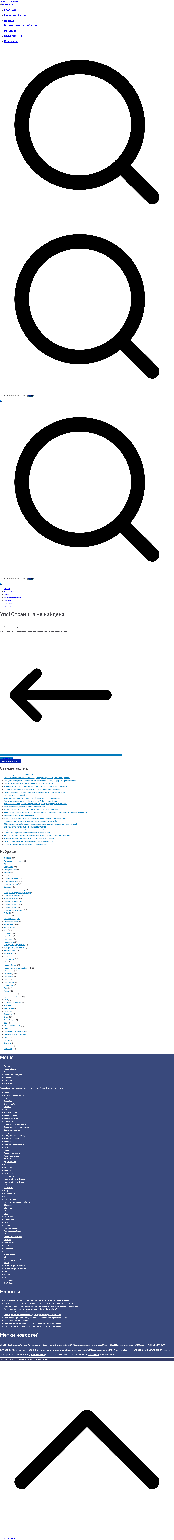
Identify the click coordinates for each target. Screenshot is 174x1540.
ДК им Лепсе (128, 1345)
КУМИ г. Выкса (9, 951)
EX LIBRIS (7, 858)
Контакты (11, 41)
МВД (6, 956)
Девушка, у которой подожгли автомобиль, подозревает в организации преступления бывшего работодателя (45, 812)
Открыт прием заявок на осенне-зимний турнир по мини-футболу (29, 841)
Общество (8, 974)
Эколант (7, 1040)
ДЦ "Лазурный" (10, 927)
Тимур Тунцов (9, 1020)
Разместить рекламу (10, 761)
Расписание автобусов (20, 25)
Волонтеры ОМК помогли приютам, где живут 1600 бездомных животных (32, 789)
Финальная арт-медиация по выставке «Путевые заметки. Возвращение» (32, 798)
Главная (10, 10)
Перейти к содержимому (9, 1)
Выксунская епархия (12, 896)
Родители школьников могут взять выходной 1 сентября (25, 844)
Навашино (33, 1350)
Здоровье (7, 933)
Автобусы (17, 1345)
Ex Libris (4, 1345)
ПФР (6, 1000)
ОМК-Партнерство (100, 1350)
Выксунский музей (11, 904)
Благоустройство (10, 870)
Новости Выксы (15, 15)
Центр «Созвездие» (106, 1354)
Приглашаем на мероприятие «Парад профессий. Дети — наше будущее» (31, 801)
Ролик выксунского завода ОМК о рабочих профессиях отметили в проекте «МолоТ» (36, 775)
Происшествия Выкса (12, 997)
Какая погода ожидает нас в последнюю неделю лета (24, 807)
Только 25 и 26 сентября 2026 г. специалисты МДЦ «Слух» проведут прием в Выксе (35, 804)
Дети (134, 1345)
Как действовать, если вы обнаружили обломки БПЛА (25, 830)
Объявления (13, 36)
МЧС (6, 962)
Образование (9, 971)
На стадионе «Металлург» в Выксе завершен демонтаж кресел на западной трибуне (36, 787)
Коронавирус (9, 942)
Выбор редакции (10, 881)
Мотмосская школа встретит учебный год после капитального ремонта (31, 810)
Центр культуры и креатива (14, 1031)
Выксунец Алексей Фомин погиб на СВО (19, 815)
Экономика (8, 1046)
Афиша (9, 20)
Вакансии (7, 872)
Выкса (76, 1345)
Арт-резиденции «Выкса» (13, 861)
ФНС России (82, 1355)
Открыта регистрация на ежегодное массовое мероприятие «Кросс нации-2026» (34, 792)
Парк (6, 988)
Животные (143, 1345)
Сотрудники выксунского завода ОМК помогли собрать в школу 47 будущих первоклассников (40, 781)
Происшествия (37, 1354)
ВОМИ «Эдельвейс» (11, 878)
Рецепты (7, 1011)
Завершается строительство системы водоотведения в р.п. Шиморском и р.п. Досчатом (37, 778)
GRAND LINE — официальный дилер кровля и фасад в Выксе (27, 833)
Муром (23, 1350)
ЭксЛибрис (8, 1049)
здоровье (117, 1355)
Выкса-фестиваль (11, 884)
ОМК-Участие (9, 982)
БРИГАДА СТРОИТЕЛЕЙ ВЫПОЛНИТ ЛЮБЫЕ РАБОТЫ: (25, 827)
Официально (9, 985)
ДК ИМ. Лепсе (9, 925)
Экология (7, 1043)
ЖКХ (6, 930)
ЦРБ (5, 1037)
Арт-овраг (24, 1345)
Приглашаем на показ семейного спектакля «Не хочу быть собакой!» (30, 784)
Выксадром (8, 887)
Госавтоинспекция (11, 922)
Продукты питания (22, 1354)
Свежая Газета (23, 1360)
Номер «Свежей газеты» (80, 1350)
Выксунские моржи (11, 899)
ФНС (5, 1023)
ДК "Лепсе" (120, 1345)
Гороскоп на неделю (12, 919)
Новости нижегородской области (16, 968)
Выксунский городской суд (14, 901)
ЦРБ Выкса (93, 1354)
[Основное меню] (1, 401)
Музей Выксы (9, 959)
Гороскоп (7, 916)
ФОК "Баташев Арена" (12, 1026)
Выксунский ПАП (10, 907)
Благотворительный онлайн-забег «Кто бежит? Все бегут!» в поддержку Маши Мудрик (37, 836)
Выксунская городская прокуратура (17, 893)
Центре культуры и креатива (15, 1034)
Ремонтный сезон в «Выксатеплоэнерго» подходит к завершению (29, 838)
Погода (6, 991)
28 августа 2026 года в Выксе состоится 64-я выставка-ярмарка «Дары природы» (35, 818)
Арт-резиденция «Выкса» (38, 1345)
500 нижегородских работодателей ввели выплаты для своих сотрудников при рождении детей (40, 824)
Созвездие (8, 1014)
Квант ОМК (8, 936)
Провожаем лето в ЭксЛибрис (15, 795)
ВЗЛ (5, 875)
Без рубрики (8, 867)
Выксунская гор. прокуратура (15, 890)
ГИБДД (7, 913)
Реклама (10, 30)
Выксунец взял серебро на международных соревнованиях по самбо (30, 821)
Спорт (6, 1017)
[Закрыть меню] (1, 584)
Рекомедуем (9, 1008)
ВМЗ (72, 1345)
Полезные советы (11, 994)
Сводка (70, 1354)
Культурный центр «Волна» (14, 945)
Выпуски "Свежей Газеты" (14, 910)
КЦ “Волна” (8, 953)
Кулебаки (5, 1349)
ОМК (6, 979)
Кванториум (8, 939)
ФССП (6, 1029)
